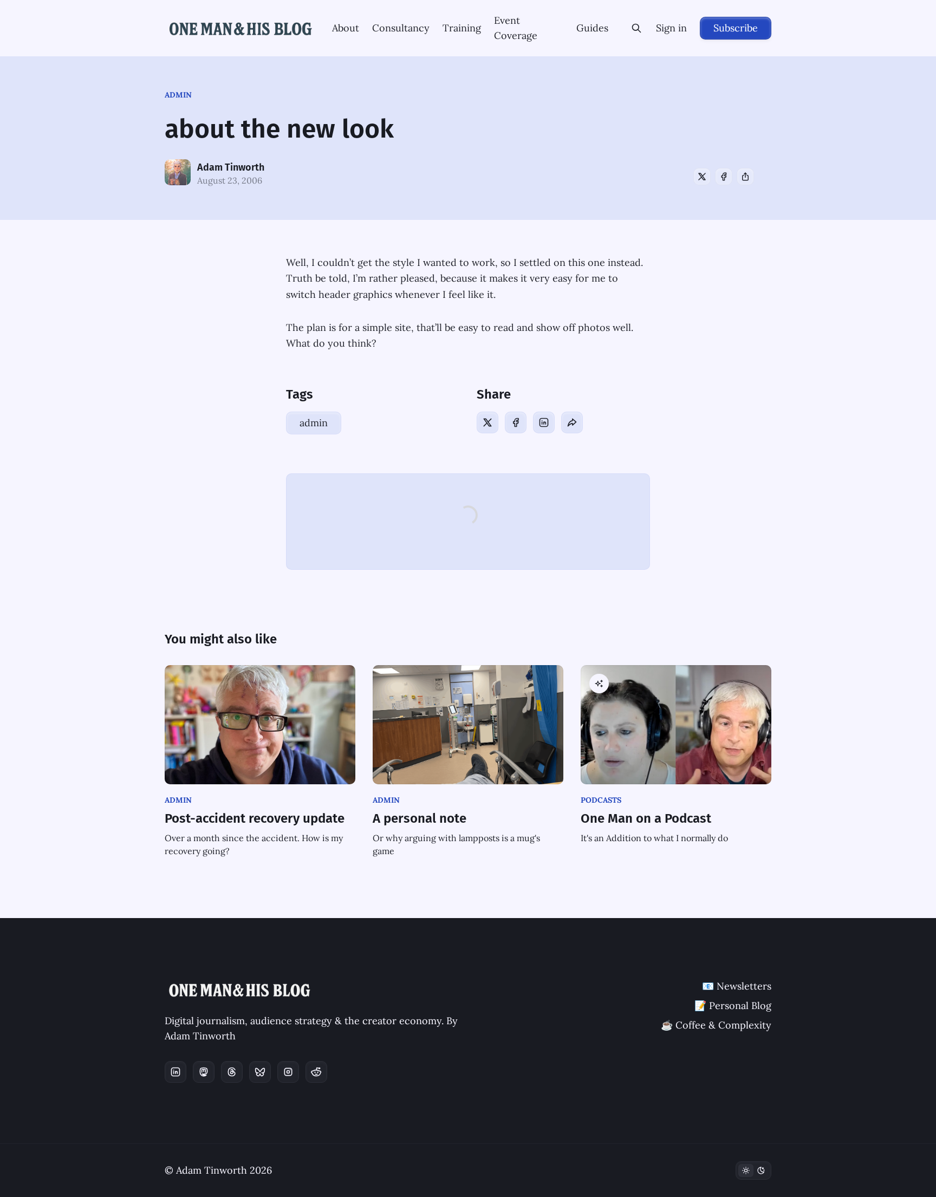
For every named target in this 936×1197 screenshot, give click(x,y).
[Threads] (232, 1072)
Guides (592, 28)
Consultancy (401, 28)
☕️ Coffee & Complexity (716, 1025)
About (345, 28)
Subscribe (735, 28)
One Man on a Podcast (646, 818)
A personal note (419, 818)
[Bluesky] (260, 1072)
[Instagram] (288, 1072)
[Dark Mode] (753, 1170)
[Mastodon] (203, 1072)
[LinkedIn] (544, 422)
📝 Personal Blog (732, 1005)
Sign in (671, 28)
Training (462, 28)
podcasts (601, 800)
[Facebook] (723, 176)
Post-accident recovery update (254, 818)
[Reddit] (316, 1072)
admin (178, 95)
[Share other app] (745, 176)
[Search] (636, 28)
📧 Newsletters (736, 986)
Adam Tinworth (230, 167)
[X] (702, 176)
